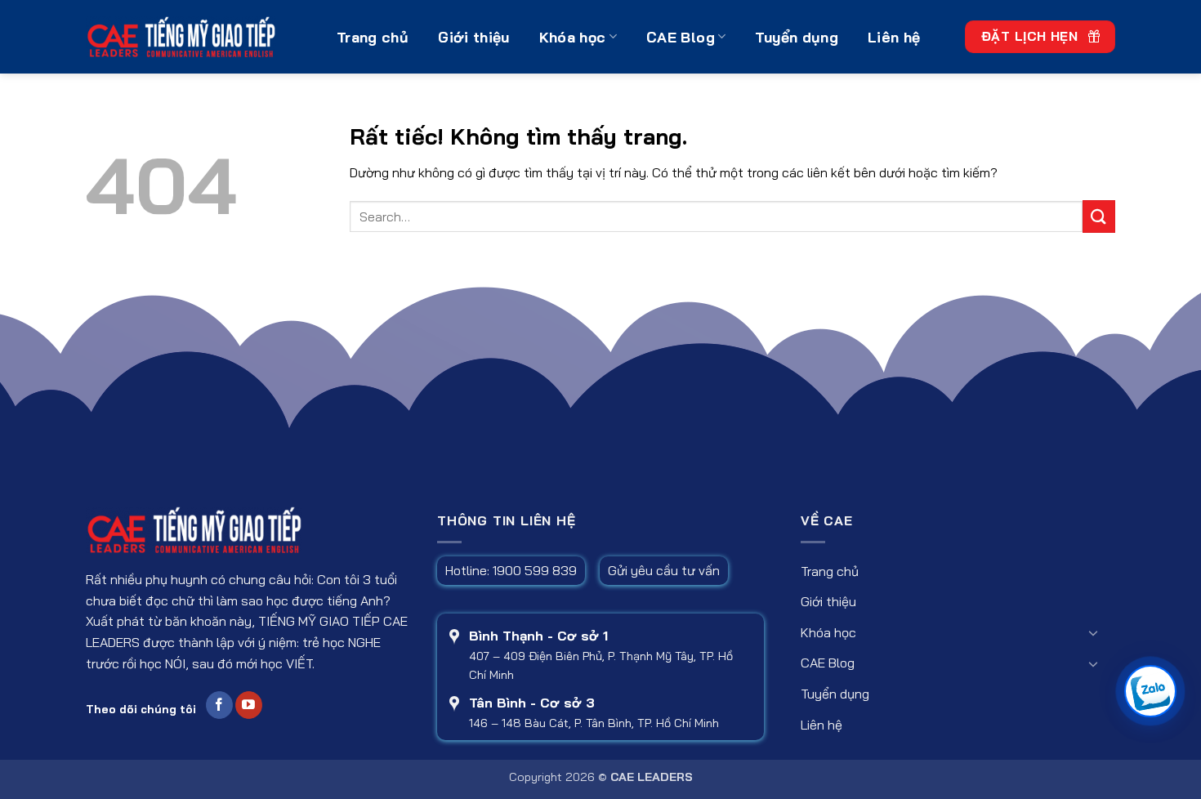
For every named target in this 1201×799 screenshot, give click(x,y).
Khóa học (572, 37)
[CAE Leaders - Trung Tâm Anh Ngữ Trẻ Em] (199, 37)
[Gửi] (1099, 216)
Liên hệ (894, 37)
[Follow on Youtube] (248, 705)
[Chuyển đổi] (1093, 632)
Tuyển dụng (796, 37)
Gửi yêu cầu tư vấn (664, 570)
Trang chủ (373, 37)
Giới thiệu (474, 37)
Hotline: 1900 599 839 (511, 570)
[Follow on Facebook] (219, 705)
